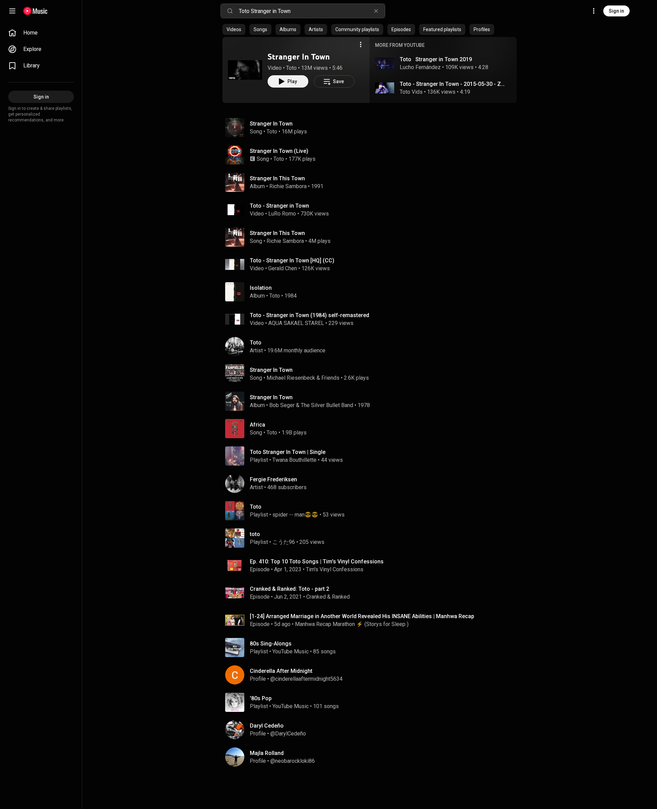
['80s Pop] (372, 702)
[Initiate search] (229, 10)
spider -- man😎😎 (295, 514)
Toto (291, 68)
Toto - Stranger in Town (279, 206)
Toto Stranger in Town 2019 (436, 59)
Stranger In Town (299, 57)
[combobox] (312, 11)
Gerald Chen (282, 268)
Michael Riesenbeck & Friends (303, 378)
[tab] (233, 29)
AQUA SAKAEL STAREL (296, 323)
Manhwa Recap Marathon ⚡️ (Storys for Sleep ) (352, 624)
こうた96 (283, 542)
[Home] (35, 11)
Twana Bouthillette (294, 460)
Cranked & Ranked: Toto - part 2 (289, 589)
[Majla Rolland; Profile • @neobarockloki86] (372, 757)
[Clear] (376, 10)
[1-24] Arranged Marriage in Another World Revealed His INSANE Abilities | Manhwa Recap (362, 616)
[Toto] (372, 346)
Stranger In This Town (277, 233)
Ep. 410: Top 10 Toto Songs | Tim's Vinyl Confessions (317, 561)
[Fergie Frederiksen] (372, 483)
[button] (245, 69)
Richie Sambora (288, 186)
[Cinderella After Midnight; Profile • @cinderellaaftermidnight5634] (372, 675)
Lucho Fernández (420, 67)
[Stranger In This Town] (372, 182)
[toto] (372, 538)
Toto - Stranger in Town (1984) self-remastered (309, 315)
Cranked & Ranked (328, 596)
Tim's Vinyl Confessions (334, 569)
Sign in (616, 11)
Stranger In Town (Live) (279, 151)
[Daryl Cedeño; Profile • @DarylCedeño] (372, 729)
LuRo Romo (282, 213)
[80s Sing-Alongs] (372, 647)
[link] (41, 33)
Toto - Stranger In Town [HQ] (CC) (292, 260)
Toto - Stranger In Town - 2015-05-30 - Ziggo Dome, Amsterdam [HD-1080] (453, 84)
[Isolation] (372, 291)
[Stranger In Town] (245, 70)
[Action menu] (361, 44)
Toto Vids (411, 92)
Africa (257, 424)
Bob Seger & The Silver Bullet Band (311, 405)
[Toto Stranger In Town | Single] (372, 456)
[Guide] (12, 11)
